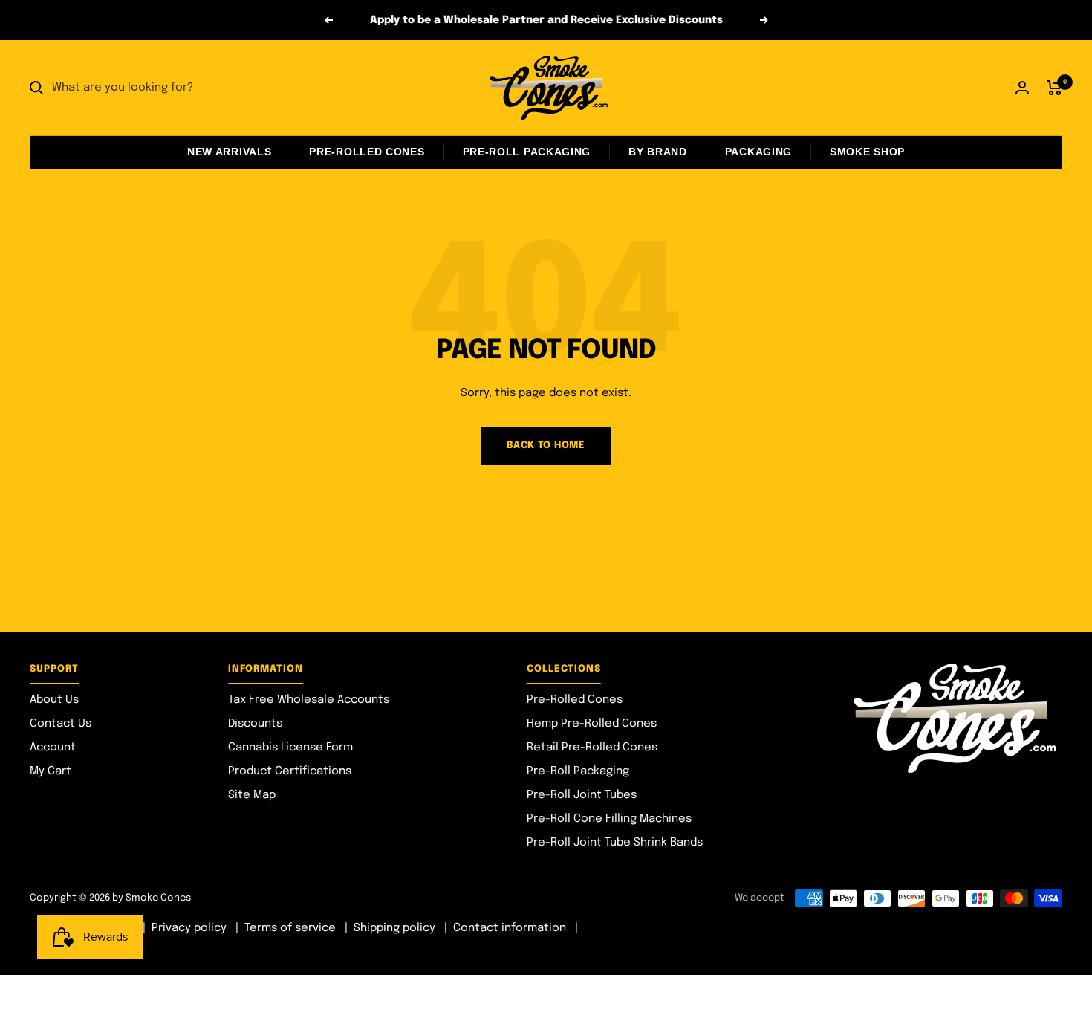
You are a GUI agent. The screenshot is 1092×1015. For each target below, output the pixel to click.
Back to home (546, 445)
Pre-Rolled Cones (366, 152)
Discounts (255, 724)
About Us (54, 700)
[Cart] (1054, 87)
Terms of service (290, 928)
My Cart (50, 771)
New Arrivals (229, 152)
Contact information (509, 928)
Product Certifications (289, 771)
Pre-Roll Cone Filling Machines (609, 819)
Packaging (758, 152)
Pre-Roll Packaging (527, 152)
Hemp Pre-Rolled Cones (592, 724)
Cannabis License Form (290, 747)
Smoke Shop (867, 152)
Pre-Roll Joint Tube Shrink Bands (615, 843)
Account (53, 747)
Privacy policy (189, 928)
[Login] (1022, 87)
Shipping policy (394, 928)
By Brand (657, 152)
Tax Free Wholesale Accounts (308, 700)
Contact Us (60, 724)
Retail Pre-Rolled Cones (592, 747)
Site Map (252, 795)
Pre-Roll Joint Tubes (582, 795)
